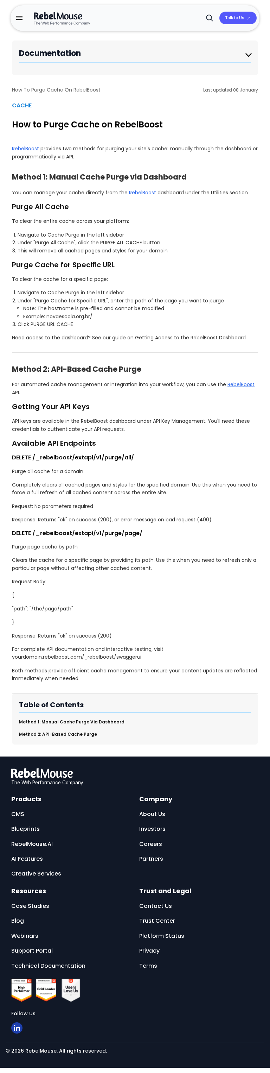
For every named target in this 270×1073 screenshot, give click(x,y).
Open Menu (248, 55)
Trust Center (157, 921)
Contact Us (155, 906)
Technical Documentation (48, 966)
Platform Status (161, 936)
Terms (148, 966)
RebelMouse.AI (32, 844)
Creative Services (36, 874)
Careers (150, 844)
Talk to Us (234, 17)
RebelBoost (25, 148)
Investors (152, 829)
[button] (19, 18)
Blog (17, 921)
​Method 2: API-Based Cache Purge (58, 734)
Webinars (24, 936)
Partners (151, 859)
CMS (17, 814)
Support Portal (32, 951)
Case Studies (30, 906)
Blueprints (25, 829)
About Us (152, 814)
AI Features (27, 859)
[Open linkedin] (16, 1028)
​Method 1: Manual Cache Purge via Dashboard (71, 722)
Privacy (149, 951)
